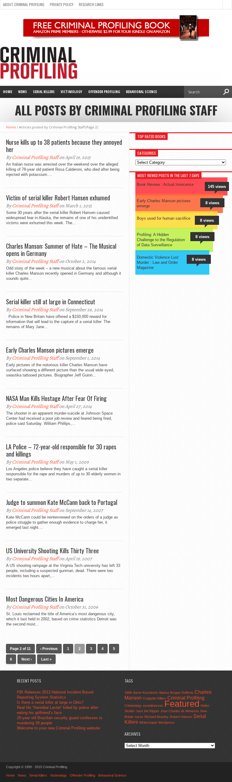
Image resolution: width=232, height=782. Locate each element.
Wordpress (166, 722)
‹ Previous (49, 649)
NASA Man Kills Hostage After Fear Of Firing (56, 398)
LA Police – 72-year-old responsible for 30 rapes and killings (61, 450)
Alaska (164, 692)
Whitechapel (148, 722)
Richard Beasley (156, 717)
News (22, 91)
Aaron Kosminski (145, 692)
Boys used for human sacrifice (163, 218)
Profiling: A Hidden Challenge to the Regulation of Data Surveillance (161, 239)
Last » (46, 659)
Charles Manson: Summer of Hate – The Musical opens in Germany (61, 249)
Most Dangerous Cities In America (44, 599)
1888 (128, 692)
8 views (212, 203)
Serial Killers (44, 91)
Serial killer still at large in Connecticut (50, 301)
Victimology (71, 91)
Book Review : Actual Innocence (165, 184)
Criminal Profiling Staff (35, 157)
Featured (181, 704)
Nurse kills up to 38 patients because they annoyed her (64, 145)
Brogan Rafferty (181, 692)
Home (7, 91)
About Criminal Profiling (23, 4)
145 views (217, 186)
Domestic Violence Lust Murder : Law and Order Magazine (158, 262)
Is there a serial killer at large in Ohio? (50, 702)
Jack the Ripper (147, 711)
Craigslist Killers (154, 698)
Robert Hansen (181, 717)
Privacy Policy (61, 4)
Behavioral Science (141, 91)
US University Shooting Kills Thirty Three (52, 550)
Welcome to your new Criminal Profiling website (58, 728)
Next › (26, 659)
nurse (139, 717)
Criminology (133, 705)
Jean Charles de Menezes (179, 711)
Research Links (91, 4)
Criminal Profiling (186, 697)
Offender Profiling (104, 91)
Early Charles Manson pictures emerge (50, 350)
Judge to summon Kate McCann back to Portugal (61, 502)
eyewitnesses (153, 705)
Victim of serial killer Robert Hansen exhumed (58, 197)
